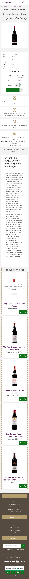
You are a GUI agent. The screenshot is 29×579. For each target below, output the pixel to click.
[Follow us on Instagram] (22, 572)
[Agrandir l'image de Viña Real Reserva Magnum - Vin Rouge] (14, 376)
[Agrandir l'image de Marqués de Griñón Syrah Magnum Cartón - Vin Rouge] (14, 463)
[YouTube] (18, 572)
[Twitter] (8, 572)
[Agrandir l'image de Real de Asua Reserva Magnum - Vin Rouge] (14, 419)
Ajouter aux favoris (21, 90)
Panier (23, 1)
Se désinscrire (20, 549)
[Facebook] (13, 572)
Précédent (5, 6)
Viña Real (14, 54)
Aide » (14, 104)
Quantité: (10, 85)
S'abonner (10, 549)
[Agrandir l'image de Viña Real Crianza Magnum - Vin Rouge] (14, 332)
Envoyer (23, 546)
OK (14, 294)
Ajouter (12, 90)
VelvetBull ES (15, 58)
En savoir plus (15, 297)
